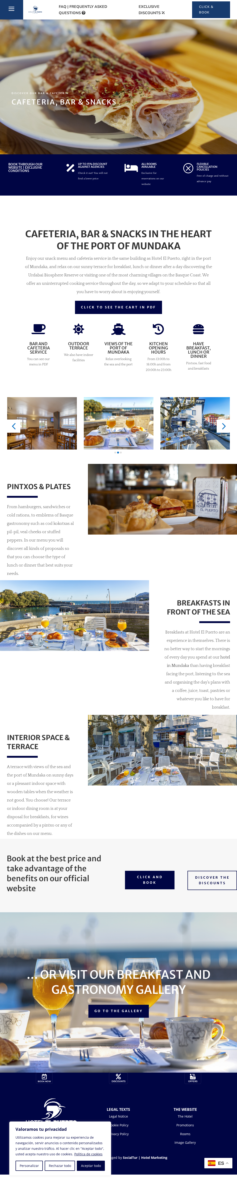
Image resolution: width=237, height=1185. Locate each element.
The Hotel (185, 1116)
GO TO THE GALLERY (118, 1011)
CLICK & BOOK (206, 9)
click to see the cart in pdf (118, 307)
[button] (13, 426)
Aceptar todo (91, 1165)
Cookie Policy (118, 1125)
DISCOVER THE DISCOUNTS (212, 880)
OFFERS (192, 1081)
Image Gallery (185, 1142)
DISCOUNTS (118, 1081)
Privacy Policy (118, 1134)
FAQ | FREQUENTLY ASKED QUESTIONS (83, 9)
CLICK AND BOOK (150, 880)
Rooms (185, 1134)
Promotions (185, 1125)
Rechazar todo (60, 1165)
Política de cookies (88, 1154)
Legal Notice (118, 1116)
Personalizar (29, 1165)
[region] (60, 1149)
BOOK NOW (44, 1081)
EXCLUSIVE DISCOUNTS (150, 9)
